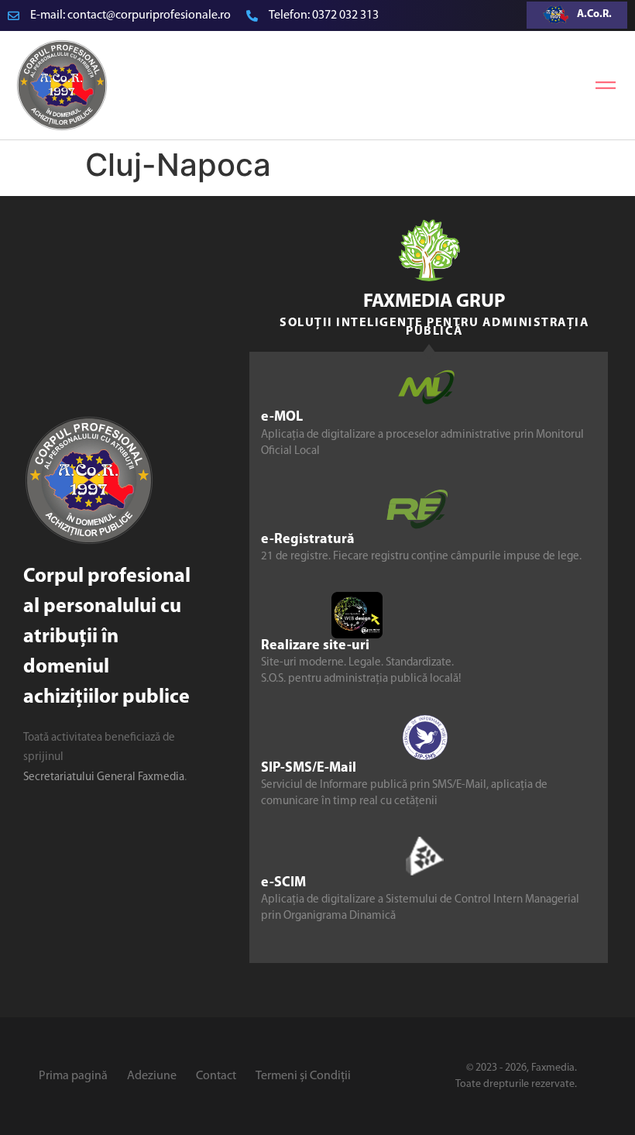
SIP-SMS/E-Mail (308, 769)
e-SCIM (283, 883)
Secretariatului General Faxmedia (103, 777)
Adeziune (152, 1076)
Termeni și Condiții (303, 1076)
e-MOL (282, 418)
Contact (216, 1076)
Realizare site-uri (315, 646)
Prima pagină (73, 1076)
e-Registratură (308, 540)
